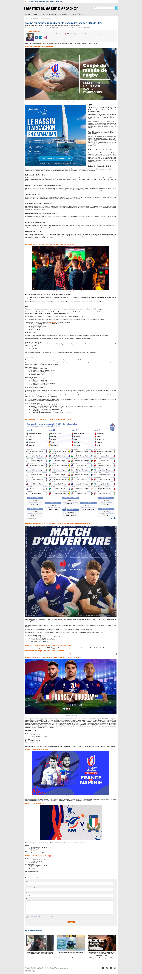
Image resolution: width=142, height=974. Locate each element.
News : (26, 1)
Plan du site (28, 971)
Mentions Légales (29, 970)
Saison (112, 958)
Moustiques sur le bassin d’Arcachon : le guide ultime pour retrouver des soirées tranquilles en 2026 (101, 954)
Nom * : (28, 881)
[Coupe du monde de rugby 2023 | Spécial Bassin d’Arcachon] (70, 48)
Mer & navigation (104, 958)
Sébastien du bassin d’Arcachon (51, 8)
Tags (33, 971)
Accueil (27, 14)
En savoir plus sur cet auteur (101, 34)
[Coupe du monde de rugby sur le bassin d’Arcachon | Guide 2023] (70, 421)
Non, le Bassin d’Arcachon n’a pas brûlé (71, 952)
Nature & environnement (61, 958)
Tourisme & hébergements (91, 958)
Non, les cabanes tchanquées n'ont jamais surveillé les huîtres (45, 1)
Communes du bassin (48, 958)
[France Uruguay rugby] (70, 659)
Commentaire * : (30, 899)
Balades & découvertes (75, 958)
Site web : (28, 893)
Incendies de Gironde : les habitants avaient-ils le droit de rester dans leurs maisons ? (40, 953)
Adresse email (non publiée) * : (34, 887)
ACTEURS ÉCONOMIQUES (50, 14)
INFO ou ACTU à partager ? (78, 14)
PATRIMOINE (36, 14)
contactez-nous (54, 322)
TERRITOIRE (63, 14)
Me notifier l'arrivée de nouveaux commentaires (41, 917)
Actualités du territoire (45, 18)
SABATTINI (36, 968)
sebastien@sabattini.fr (71, 654)
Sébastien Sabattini (33, 31)
